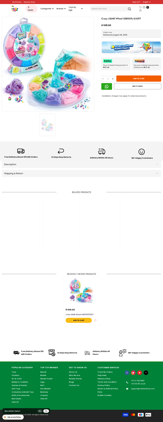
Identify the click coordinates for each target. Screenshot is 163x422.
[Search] (129, 8)
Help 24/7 (136, 2)
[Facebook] (127, 372)
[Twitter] (146, 372)
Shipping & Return (13, 173)
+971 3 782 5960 (137, 381)
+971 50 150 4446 (138, 384)
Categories (45, 8)
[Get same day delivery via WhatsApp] (131, 47)
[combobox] (111, 8)
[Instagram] (133, 372)
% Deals (30, 8)
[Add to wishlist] (95, 320)
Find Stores (16, 2)
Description (10, 164)
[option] (48, 64)
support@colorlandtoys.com (143, 388)
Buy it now (137, 86)
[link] (21, 154)
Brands (60, 8)
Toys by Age (72, 8)
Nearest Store (29, 2)
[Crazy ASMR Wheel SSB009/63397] (81, 290)
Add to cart (138, 78)
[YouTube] (139, 372)
